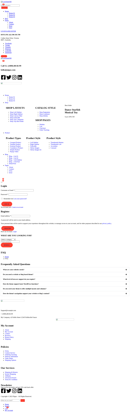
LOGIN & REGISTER (8, 31)
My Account (9, 332)
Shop (6, 102)
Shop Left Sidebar (16, 112)
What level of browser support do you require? (19, 279)
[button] (65, 269)
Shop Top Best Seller (17, 121)
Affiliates (8, 376)
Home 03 (12, 17)
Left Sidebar (34, 142)
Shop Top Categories (16, 119)
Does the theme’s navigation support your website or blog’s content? (26, 293)
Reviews (7, 335)
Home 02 (12, 15)
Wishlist (41, 124)
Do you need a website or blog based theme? (18, 274)
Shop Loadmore (44, 114)
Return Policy (9, 337)
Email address (6, 216)
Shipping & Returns (11, 372)
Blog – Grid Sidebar (15, 160)
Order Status (9, 358)
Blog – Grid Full (14, 162)
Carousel (53, 148)
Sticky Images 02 (35, 150)
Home (7, 11)
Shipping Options (10, 360)
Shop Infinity (43, 116)
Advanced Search (10, 378)
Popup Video (14, 151)
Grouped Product (15, 142)
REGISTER (7, 228)
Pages (7, 20)
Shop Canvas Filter (16, 116)
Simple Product (15, 150)
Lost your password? (20, 199)
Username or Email (7, 190)
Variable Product (15, 144)
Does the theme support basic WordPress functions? (21, 284)
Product (7, 133)
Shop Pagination (44, 112)
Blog (6, 18)
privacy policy (106, 223)
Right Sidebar (34, 144)
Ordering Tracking (11, 355)
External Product (15, 146)
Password (4, 194)
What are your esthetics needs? (13, 269)
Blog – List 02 (13, 158)
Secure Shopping (10, 374)
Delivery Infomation (11, 356)
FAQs (7, 351)
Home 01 (12, 13)
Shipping (8, 339)
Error (10, 26)
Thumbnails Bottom (57, 142)
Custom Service (10, 353)
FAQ (10, 28)
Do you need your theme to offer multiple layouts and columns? (24, 289)
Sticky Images (34, 148)
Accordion (54, 146)
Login (15, 231)
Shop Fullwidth (15, 118)
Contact (11, 24)
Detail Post (12, 163)
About (11, 22)
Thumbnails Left (56, 144)
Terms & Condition (11, 379)
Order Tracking (44, 130)
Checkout (42, 128)
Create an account (17, 207)
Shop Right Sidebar (16, 114)
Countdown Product (16, 148)
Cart (40, 126)
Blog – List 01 (13, 156)
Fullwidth (33, 146)
